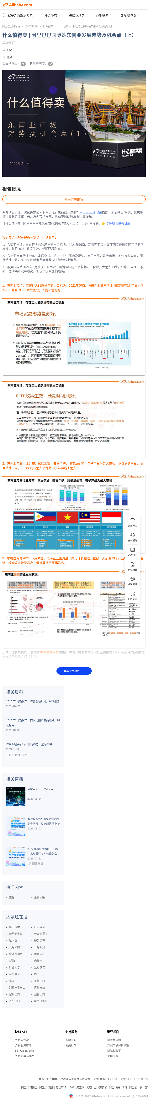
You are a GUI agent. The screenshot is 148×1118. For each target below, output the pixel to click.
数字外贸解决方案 (20, 15)
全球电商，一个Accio (40, 789)
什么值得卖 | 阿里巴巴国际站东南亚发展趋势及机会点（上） (92, 26)
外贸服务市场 (23, 1045)
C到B (12, 960)
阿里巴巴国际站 (11, 26)
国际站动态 (128, 15)
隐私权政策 (114, 1050)
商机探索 (102, 15)
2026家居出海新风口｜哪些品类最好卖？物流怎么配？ (42, 851)
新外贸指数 (16, 953)
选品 (9, 57)
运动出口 (39, 987)
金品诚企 (14, 974)
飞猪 (124, 1087)
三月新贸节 (41, 947)
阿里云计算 (136, 1087)
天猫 (89, 1087)
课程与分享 (77, 15)
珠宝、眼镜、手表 (17, 755)
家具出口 (14, 994)
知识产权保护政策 (118, 1045)
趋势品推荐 (16, 933)
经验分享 (39, 927)
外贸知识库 (31, 26)
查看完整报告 (74, 199)
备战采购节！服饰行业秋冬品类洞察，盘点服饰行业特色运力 (43, 821)
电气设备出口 (42, 1001)
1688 (71, 1087)
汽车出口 (14, 1001)
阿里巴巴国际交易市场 (52, 1087)
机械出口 (39, 980)
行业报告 (48, 26)
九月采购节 (16, 947)
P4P (36, 974)
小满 (11, 980)
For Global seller (25, 1050)
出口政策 (14, 927)
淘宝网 (80, 1087)
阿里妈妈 (114, 1087)
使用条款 (112, 1056)
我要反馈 (71, 1045)
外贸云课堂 (22, 1039)
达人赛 (13, 940)
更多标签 (39, 897)
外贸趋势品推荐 (24, 1056)
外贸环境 (51, 15)
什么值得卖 (41, 933)
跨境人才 (39, 953)
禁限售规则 (114, 1039)
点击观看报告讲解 (118, 223)
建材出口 (39, 994)
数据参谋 (39, 967)
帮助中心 (71, 1039)
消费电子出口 (17, 987)
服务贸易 (37, 863)
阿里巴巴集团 (29, 1087)
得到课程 (39, 940)
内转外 (38, 960)
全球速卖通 (100, 1087)
